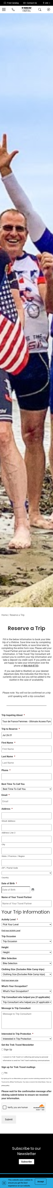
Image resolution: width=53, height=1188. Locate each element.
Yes (5, 1073)
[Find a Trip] (48, 9)
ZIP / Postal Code (10, 868)
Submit (9, 1119)
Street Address (8, 821)
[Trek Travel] (26, 9)
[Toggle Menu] (4, 9)
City (3, 844)
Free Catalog (13, 3)
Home (4, 615)
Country (5, 877)
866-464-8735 (31, 665)
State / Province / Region (13, 856)
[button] (4, 1183)
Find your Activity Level (10, 930)
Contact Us (32, 3)
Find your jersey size (9, 980)
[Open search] (40, 9)
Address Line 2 (8, 833)
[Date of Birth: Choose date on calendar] (32, 889)
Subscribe (26, 1161)
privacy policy (5, 1085)
